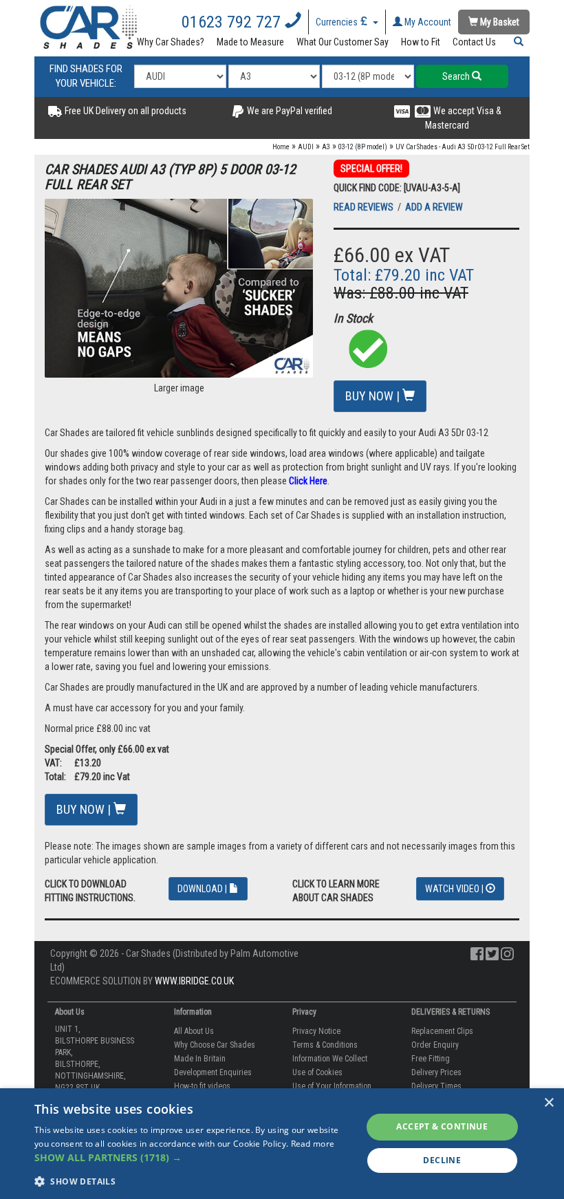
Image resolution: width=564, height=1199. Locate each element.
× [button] (548, 1103)
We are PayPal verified (288, 110)
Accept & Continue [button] (442, 1126)
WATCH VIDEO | (455, 888)
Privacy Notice (316, 1031)
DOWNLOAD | (203, 888)
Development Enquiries (213, 1072)
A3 (326, 147)
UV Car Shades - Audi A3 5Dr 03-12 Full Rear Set (462, 147)
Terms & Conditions (325, 1045)
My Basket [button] (498, 22)
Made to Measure (250, 41)
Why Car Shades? (170, 41)
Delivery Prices (436, 1072)
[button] (516, 42)
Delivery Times (436, 1086)
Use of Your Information (331, 1086)
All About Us (194, 1031)
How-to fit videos (202, 1086)
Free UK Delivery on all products (124, 110)
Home (281, 147)
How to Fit (420, 41)
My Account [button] (426, 22)
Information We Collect (329, 1058)
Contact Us (474, 41)
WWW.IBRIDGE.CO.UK (194, 980)
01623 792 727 (233, 22)
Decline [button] (442, 1160)
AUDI (306, 147)
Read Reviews (364, 207)
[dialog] (282, 1143)
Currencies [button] (338, 22)
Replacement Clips (442, 1031)
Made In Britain (200, 1058)
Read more (313, 1143)
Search (457, 76)
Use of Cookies (317, 1072)
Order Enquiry (435, 1045)
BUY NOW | (373, 396)
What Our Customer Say (342, 41)
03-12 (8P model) (362, 147)
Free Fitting (430, 1058)
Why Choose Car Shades (214, 1045)
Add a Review (434, 207)
